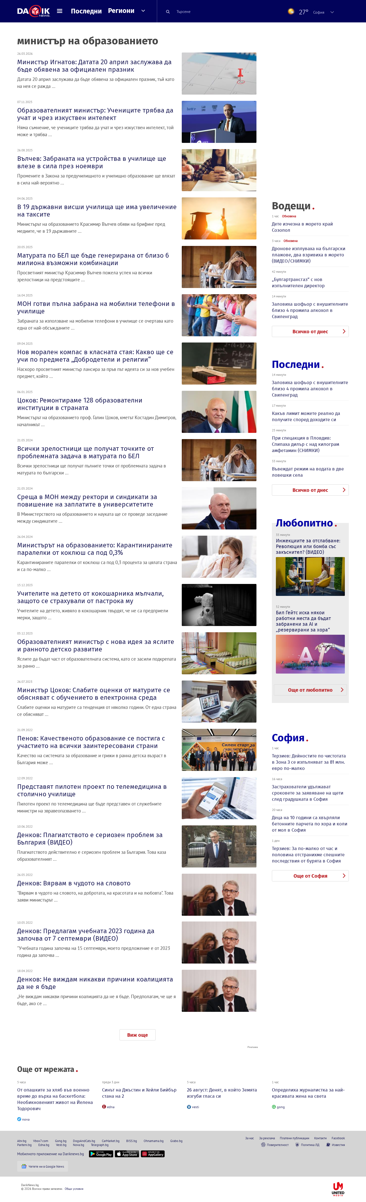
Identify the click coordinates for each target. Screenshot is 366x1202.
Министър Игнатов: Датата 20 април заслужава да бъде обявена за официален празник (94, 65)
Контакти (320, 1138)
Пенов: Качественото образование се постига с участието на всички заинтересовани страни (91, 742)
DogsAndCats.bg (84, 1141)
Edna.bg (43, 1145)
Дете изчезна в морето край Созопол (302, 227)
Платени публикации (294, 1138)
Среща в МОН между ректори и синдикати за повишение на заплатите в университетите (87, 500)
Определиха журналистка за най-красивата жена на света (308, 1093)
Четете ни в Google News (46, 1166)
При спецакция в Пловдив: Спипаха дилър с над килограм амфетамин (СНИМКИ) (305, 444)
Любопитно (304, 523)
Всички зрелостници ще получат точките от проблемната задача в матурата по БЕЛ (85, 452)
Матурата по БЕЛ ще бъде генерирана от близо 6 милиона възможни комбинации (93, 259)
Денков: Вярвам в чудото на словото (73, 883)
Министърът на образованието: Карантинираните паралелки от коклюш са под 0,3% (95, 548)
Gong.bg (60, 1141)
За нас (249, 1138)
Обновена (289, 216)
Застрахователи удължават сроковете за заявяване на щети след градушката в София (307, 793)
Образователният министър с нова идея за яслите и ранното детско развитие (95, 645)
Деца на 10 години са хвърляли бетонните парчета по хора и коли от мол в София (309, 824)
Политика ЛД (310, 1145)
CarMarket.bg (111, 1141)
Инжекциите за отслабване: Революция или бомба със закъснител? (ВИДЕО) (308, 546)
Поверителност (278, 1145)
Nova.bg (78, 1145)
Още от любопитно (310, 690)
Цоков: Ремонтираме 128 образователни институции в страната (79, 404)
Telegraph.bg (100, 1145)
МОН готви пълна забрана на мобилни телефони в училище (96, 307)
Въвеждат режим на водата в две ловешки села (308, 472)
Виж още (137, 1035)
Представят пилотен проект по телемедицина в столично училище (92, 790)
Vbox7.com (40, 1141)
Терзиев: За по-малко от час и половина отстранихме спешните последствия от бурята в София (308, 855)
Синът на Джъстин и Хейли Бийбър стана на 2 (139, 1093)
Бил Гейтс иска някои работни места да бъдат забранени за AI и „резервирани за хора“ (303, 621)
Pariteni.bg (24, 1145)
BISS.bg (131, 1141)
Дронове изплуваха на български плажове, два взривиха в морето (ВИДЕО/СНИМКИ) (308, 255)
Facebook (338, 1138)
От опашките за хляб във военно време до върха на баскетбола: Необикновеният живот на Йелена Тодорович (55, 1099)
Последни (86, 11)
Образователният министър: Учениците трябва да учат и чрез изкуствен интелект (95, 114)
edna (111, 1107)
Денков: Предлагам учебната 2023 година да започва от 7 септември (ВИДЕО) (85, 934)
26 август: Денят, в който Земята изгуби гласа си (222, 1093)
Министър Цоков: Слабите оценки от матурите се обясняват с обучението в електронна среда (93, 693)
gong (281, 1107)
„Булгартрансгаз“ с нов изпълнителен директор (298, 282)
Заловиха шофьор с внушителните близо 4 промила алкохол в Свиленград (310, 310)
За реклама (267, 1138)
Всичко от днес (310, 332)
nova (26, 1119)
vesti (195, 1107)
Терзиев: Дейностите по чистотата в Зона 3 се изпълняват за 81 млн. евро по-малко (309, 762)
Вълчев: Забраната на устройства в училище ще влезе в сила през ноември (91, 162)
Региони (121, 11)
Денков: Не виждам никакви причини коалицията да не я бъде (95, 982)
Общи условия (74, 1189)
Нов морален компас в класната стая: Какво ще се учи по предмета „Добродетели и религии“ (95, 355)
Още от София (310, 876)
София (288, 738)
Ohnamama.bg (154, 1141)
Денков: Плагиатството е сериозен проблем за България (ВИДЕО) (90, 838)
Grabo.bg (176, 1141)
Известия (338, 1145)
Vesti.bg (61, 1145)
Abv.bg (21, 1141)
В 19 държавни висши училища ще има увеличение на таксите (97, 210)
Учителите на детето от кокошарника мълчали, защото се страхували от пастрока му (90, 597)
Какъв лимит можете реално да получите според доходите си (306, 416)
